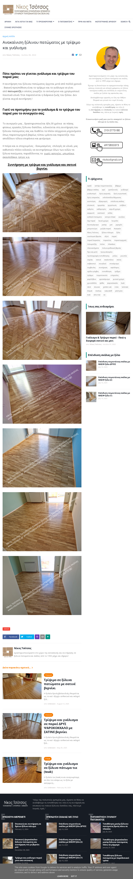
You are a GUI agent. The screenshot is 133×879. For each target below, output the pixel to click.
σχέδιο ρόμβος (93, 271)
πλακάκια (111, 244)
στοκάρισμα (114, 264)
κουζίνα (122, 217)
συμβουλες (91, 267)
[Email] (80, 55)
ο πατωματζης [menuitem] (65, 21)
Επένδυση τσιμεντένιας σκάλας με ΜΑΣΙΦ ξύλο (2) (114, 378)
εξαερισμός (103, 201)
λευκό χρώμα (103, 221)
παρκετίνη (107, 240)
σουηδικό (102, 264)
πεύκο (102, 244)
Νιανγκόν (117, 229)
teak (48, 759)
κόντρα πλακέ (110, 217)
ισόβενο (123, 205)
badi (122, 283)
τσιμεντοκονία (102, 275)
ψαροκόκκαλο (112, 283)
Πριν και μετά (92, 252)
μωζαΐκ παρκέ (105, 229)
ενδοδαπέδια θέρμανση (112, 197)
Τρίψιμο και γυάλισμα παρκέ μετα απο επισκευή (28, 859)
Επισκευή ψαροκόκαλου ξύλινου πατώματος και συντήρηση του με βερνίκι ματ (27, 843)
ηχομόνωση (112, 205)
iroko (117, 287)
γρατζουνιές (113, 190)
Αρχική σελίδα (9, 36)
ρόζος (115, 256)
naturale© (108, 291)
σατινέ (19, 36)
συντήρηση (103, 267)
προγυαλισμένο (106, 252)
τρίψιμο (90, 275)
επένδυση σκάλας (117, 201)
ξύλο (118, 232)
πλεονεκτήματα (93, 248)
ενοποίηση (91, 201)
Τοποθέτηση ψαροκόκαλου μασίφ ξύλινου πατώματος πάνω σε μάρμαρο (115, 842)
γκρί (103, 190)
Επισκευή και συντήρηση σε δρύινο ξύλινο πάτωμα (28, 825)
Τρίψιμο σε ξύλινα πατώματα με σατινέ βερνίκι (59, 684)
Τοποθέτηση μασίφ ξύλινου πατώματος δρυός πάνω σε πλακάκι (115, 826)
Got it (74, 876)
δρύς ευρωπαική (120, 194)
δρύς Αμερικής (104, 194)
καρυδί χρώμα (114, 209)
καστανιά (101, 213)
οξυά (106, 236)
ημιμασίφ (101, 205)
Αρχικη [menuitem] (8, 21)
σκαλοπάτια (108, 260)
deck (89, 287)
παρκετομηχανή (120, 240)
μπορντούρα (92, 229)
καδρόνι (90, 209)
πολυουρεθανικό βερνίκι (111, 248)
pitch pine (118, 291)
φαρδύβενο (91, 279)
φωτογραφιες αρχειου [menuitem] (105, 21)
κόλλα (110, 213)
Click (37, 636)
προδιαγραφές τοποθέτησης (98, 256)
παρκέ (114, 236)
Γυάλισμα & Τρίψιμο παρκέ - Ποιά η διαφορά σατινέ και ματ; (106, 339)
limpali (89, 291)
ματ (111, 225)
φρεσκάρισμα (104, 279)
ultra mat (97, 295)
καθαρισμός (101, 209)
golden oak (107, 287)
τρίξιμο (117, 271)
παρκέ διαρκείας (93, 240)
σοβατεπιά (91, 264)
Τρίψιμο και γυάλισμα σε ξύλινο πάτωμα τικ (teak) (61, 768)
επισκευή (90, 205)
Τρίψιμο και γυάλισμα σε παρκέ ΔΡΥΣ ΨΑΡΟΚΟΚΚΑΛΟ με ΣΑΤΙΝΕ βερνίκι (61, 726)
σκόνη (119, 260)
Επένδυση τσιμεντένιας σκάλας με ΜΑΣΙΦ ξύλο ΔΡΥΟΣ (114, 362)
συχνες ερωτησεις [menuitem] (13, 27)
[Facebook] (73, 55)
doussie (97, 287)
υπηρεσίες (115, 275)
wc (104, 295)
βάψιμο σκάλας (93, 190)
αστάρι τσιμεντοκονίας (103, 186)
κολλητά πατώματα (94, 217)
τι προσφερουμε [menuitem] (44, 21)
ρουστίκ (124, 256)
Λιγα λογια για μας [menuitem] (23, 21)
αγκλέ (89, 186)
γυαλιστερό (91, 194)
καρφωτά (90, 213)
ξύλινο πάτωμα (107, 232)
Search (124, 21)
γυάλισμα (124, 190)
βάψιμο (118, 186)
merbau (98, 291)
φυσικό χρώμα (118, 279)
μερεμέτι (119, 225)
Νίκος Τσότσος (22, 648)
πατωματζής (92, 244)
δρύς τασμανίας (93, 197)
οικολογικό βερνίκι (94, 236)
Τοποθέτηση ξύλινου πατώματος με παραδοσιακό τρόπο (116, 858)
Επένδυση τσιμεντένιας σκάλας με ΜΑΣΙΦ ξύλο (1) (114, 394)
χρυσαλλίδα (92, 283)
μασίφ (104, 225)
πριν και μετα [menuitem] (84, 21)
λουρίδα (115, 221)
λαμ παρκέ (91, 221)
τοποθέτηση (106, 271)
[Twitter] (76, 55)
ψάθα (102, 283)
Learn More (62, 876)
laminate (125, 287)
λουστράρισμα (93, 225)
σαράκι (90, 260)
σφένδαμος (115, 267)
